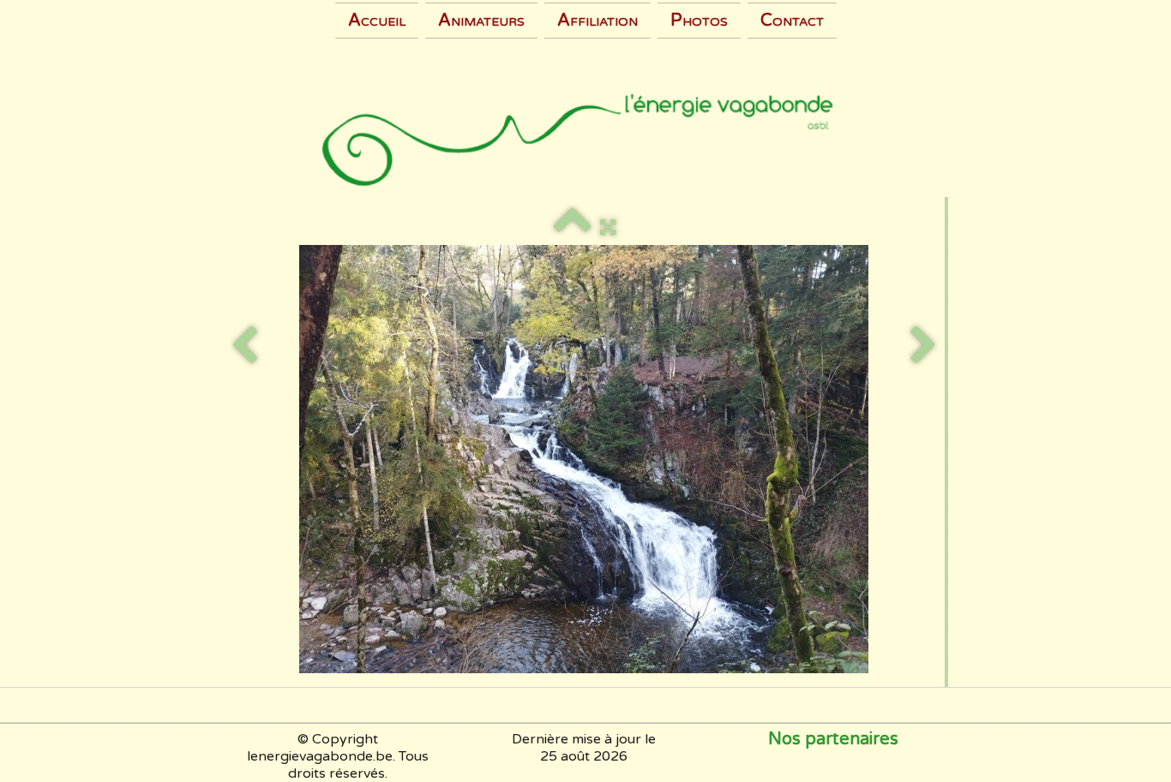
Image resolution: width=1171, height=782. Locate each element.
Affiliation (597, 20)
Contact (792, 20)
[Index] (572, 227)
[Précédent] (244, 346)
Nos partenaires (833, 739)
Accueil (376, 20)
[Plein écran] (608, 227)
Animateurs (481, 20)
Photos (699, 20)
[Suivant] (923, 346)
